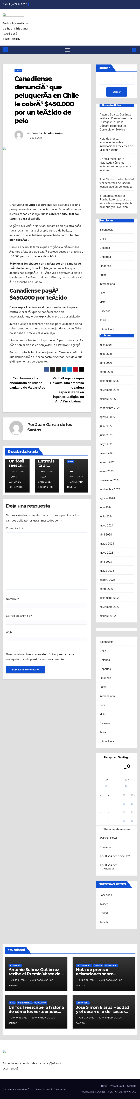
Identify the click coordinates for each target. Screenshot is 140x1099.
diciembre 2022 (109, 597)
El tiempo (107, 829)
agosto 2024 (107, 498)
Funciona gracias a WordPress (18, 1088)
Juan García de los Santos (47, 133)
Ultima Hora (107, 329)
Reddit (104, 913)
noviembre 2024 (110, 480)
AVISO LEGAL (109, 838)
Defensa (105, 247)
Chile (18, 70)
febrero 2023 (107, 579)
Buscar (104, 68)
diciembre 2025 (109, 380)
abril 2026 (106, 362)
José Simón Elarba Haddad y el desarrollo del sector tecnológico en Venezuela (117, 183)
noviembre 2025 (110, 389)
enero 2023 (107, 588)
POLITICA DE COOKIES (115, 856)
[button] (129, 49)
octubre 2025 (108, 398)
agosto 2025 (107, 417)
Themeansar (60, 1088)
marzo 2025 (107, 453)
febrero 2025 (107, 462)
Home (104, 1086)
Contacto (105, 847)
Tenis (103, 320)
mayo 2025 (106, 444)
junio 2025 (106, 435)
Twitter (104, 904)
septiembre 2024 (110, 489)
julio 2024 (106, 507)
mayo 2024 (106, 525)
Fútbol (103, 274)
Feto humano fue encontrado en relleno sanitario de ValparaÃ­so (27, 383)
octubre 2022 (108, 615)
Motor (103, 302)
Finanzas (105, 265)
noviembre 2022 (110, 606)
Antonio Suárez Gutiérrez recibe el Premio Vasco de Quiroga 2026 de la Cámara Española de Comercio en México (116, 122)
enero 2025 (107, 471)
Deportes (105, 256)
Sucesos (105, 311)
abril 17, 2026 (87, 1018)
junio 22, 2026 (87, 980)
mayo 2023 (106, 552)
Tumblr (104, 922)
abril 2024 (106, 534)
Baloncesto (107, 229)
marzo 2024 (107, 543)
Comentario (15, 528)
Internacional (108, 284)
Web (9, 632)
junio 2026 (106, 353)
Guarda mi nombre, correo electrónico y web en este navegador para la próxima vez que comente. (40, 656)
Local (103, 293)
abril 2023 (106, 561)
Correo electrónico (19, 616)
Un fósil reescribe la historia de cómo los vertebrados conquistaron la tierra (36, 1011)
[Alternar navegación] (67, 50)
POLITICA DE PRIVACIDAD (122, 1091)
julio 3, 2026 (18, 980)
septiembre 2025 (110, 408)
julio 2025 (106, 426)
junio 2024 (106, 516)
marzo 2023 (107, 570)
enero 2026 (107, 371)
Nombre (12, 599)
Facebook (106, 895)
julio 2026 (106, 344)
